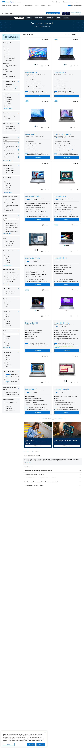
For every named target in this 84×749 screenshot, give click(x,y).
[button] (59, 2)
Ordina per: (67, 34)
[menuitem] (17, 5)
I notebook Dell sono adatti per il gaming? (34, 485)
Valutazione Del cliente (8, 371)
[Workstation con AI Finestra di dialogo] (16, 86)
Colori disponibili (7, 352)
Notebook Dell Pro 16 (32, 258)
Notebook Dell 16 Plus (32, 196)
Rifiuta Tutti (31, 744)
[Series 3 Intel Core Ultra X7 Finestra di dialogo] (18, 146)
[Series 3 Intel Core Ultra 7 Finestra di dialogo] (18, 153)
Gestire (8, 744)
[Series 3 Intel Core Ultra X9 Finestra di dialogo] (18, 142)
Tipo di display (6, 311)
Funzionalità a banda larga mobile (9, 388)
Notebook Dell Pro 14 (61, 389)
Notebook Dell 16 (31, 389)
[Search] (17, 140)
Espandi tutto (27, 451)
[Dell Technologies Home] (8, 2)
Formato (5, 298)
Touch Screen (6, 288)
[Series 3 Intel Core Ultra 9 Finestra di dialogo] (18, 149)
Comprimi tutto (35, 451)
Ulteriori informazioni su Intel (76, 13)
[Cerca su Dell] (53, 2)
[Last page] (65, 419)
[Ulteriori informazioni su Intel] (65, 13)
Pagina (49, 418)
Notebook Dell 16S (31, 323)
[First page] (39, 419)
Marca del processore (8, 123)
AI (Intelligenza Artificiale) (9, 81)
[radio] (35, 64)
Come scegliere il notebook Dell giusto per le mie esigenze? (38, 470)
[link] (65, 2)
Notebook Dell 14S (60, 258)
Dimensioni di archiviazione (9, 250)
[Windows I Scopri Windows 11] (53, 13)
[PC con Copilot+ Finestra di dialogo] (15, 88)
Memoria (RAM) (7, 178)
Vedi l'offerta (57, 347)
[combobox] (35, 2)
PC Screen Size (6, 94)
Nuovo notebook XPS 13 (62, 134)
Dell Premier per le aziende (76, 5)
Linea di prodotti (7, 42)
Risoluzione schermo (8, 330)
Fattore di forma (7, 113)
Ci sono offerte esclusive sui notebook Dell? (34, 474)
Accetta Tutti (40, 744)
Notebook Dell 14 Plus (61, 323)
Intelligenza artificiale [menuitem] (6, 5)
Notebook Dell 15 (31, 73)
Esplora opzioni (38, 95)
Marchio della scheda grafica (10, 196)
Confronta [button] (46, 39)
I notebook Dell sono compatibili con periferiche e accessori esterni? (40, 478)
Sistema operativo (7, 165)
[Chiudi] (44, 732)
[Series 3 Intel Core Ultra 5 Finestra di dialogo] (18, 157)
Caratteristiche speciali (8, 269)
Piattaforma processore (8, 399)
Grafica (5, 215)
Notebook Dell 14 (60, 73)
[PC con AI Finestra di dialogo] (13, 84)
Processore (6, 137)
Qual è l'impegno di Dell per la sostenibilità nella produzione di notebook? (41, 481)
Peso (4, 238)
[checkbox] (7, 49)
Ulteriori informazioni (38, 445)
